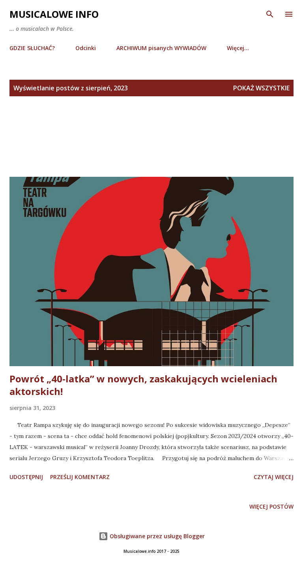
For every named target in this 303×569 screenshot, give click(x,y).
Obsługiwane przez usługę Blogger (156, 536)
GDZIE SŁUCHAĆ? (32, 48)
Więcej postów (271, 506)
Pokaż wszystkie (261, 88)
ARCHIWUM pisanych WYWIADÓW (161, 48)
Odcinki (85, 48)
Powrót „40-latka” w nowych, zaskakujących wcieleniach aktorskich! (143, 385)
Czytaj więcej (274, 477)
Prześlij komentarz (80, 477)
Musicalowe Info (54, 14)
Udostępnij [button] (26, 477)
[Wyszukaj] (270, 14)
